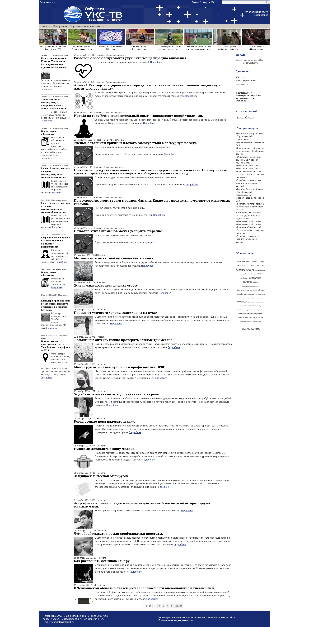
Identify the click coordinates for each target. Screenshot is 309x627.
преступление (259, 310)
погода (251, 306)
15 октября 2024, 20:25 (84, 364)
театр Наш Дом (249, 318)
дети (237, 294)
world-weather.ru (250, 63)
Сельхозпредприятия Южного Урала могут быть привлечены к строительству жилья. (53, 63)
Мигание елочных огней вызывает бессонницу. (114, 258)
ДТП (243, 265)
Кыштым (253, 265)
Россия (247, 274)
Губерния (101, 336)
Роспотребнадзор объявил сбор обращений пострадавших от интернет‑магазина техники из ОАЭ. (250, 139)
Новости (45, 26)
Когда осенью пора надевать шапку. (104, 421)
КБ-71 (241, 76)
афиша (255, 282)
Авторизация (261, 14)
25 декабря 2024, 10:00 (85, 255)
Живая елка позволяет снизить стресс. (106, 285)
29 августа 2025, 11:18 (84, 55)
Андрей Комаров (258, 262)
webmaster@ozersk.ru (62, 621)
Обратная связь (47, 2)
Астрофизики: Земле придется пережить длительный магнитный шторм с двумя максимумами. (142, 504)
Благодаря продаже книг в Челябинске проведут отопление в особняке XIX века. (55, 305)
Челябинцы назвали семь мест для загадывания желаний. (248, 183)
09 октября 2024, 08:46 (84, 418)
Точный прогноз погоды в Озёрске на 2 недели (257, 60)
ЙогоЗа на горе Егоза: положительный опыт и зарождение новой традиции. (138, 115)
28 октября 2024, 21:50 (84, 309)
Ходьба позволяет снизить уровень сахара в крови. (117, 394)
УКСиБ (259, 274)
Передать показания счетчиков (87, 26)
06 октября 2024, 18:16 (84, 473)
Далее (178, 605)
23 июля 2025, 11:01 (83, 167)
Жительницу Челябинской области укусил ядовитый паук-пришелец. (249, 160)
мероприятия (259, 294)
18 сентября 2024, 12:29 (85, 557)
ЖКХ (247, 265)
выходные (253, 290)
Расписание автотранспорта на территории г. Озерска (248, 96)
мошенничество (243, 298)
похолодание (241, 310)
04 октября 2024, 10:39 (84, 500)
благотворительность (250, 286)
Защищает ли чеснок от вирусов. (101, 476)
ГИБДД (238, 265)
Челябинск (243, 278)
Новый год (260, 265)
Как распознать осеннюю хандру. (102, 561)
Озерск (241, 269)
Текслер (253, 274)
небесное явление (256, 298)
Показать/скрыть (245, 117)
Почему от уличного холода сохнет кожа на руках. (116, 312)
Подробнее (46, 89)
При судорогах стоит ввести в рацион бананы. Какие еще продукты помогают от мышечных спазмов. (152, 202)
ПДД (249, 270)
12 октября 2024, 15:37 (84, 391)
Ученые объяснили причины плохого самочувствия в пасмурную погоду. (135, 143)
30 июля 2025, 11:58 (83, 112)
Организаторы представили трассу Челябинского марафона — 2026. (55, 346)
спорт (240, 318)
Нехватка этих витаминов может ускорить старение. (118, 231)
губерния (261, 290)
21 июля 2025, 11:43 (83, 228)
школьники (257, 322)
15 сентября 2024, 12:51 (85, 585)
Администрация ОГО (244, 262)
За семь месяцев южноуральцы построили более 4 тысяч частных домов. (54, 104)
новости (240, 301)
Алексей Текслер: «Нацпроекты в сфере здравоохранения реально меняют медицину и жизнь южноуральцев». (147, 87)
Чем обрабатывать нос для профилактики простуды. (118, 533)
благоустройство (243, 290)
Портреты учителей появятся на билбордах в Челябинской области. (250, 151)
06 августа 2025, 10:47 (84, 82)
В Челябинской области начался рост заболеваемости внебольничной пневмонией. (144, 588)
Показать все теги (250, 328)
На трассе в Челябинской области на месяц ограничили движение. (250, 174)
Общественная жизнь (60, 55)
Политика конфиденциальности (176, 620)
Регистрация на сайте (256, 11)
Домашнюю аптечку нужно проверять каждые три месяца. (123, 340)
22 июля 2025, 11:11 (83, 197)
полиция (257, 306)
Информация (60, 26)
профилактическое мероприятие (250, 314)
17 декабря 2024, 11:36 (84, 282)
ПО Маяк (255, 270)
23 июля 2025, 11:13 (83, 140)
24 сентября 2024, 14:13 (85, 530)
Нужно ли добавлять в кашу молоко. (104, 448)
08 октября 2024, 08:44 (84, 445)
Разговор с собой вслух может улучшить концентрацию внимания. (130, 58)
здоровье (243, 294)
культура (251, 294)
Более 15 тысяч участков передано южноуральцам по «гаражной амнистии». (55, 173)
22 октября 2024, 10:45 (84, 336)
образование (249, 302)
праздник (250, 310)
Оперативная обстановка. (48, 132)
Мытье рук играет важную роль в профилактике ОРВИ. (120, 367)
